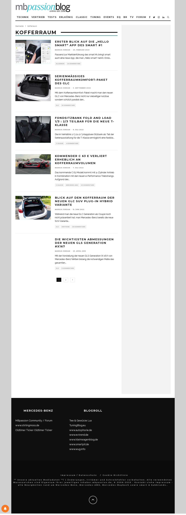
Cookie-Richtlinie (115, 475)
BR (125, 17)
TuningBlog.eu (77, 425)
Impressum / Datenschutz (79, 475)
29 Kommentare (73, 63)
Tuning (95, 17)
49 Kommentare (87, 185)
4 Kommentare (72, 143)
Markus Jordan (62, 50)
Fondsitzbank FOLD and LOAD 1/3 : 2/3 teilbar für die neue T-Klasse (84, 121)
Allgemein (60, 63)
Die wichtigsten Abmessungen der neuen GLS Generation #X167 (84, 243)
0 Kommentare (68, 268)
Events (109, 17)
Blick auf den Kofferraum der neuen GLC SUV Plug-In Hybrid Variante (85, 201)
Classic (82, 17)
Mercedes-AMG (72, 185)
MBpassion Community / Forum (33, 420)
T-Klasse (59, 143)
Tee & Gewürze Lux (80, 420)
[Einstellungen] (5, 508)
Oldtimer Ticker (24, 430)
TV (132, 17)
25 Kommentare (78, 226)
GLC (57, 105)
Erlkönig (66, 17)
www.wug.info (77, 449)
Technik (23, 17)
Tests (52, 17)
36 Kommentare (68, 105)
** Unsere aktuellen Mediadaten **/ (39, 480)
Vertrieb (38, 17)
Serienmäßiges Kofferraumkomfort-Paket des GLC (81, 80)
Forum (141, 17)
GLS (57, 268)
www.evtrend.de (78, 434)
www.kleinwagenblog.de (83, 439)
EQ (119, 17)
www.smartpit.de (79, 444)
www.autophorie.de (80, 430)
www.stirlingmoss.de (27, 425)
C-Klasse (59, 185)
